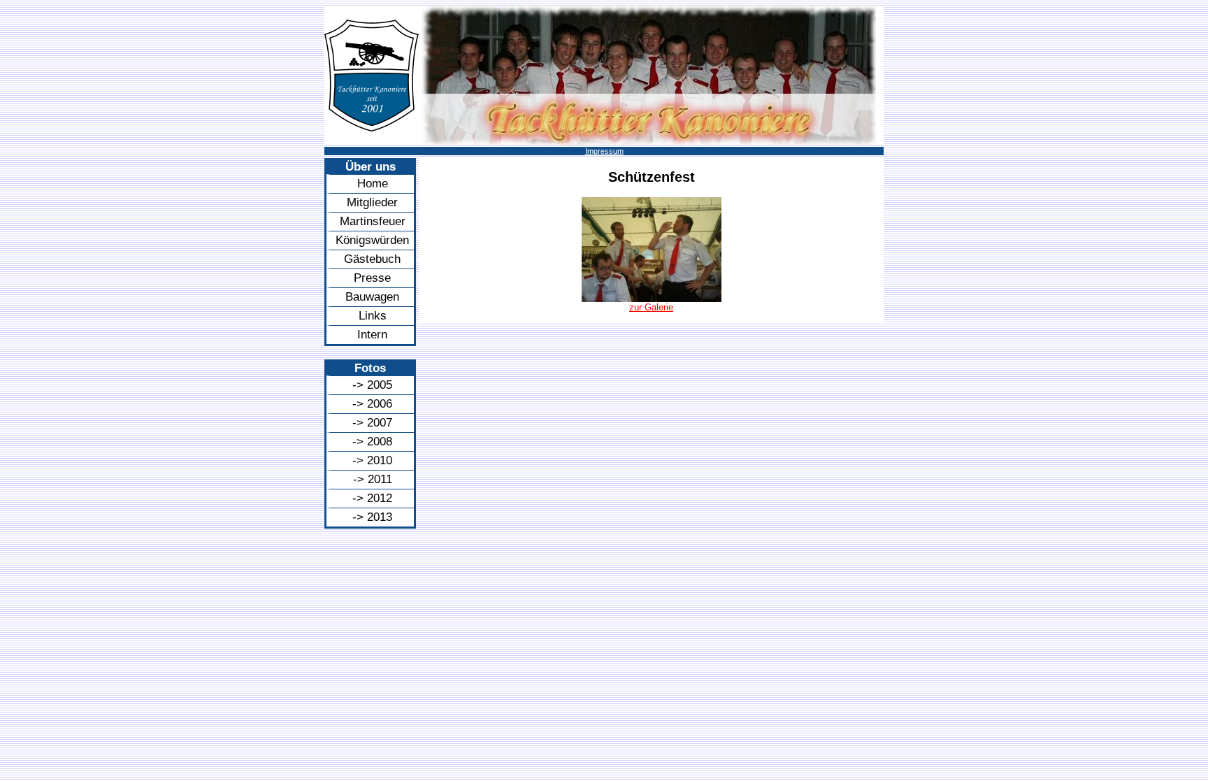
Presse (372, 278)
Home (372, 183)
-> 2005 (372, 385)
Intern (372, 334)
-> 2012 (372, 498)
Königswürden (372, 240)
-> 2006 (372, 403)
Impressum (604, 151)
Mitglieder (372, 202)
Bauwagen (372, 296)
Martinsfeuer (372, 221)
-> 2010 (372, 460)
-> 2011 (372, 479)
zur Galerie (651, 307)
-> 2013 (372, 517)
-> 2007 (372, 422)
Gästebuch (372, 259)
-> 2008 (372, 441)
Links (373, 315)
